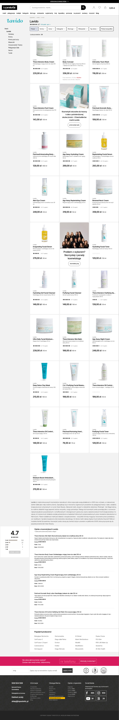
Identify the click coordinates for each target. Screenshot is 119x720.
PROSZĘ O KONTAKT (88, 661)
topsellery (61, 13)
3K (92, 698)
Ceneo (71, 688)
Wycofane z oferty (35, 698)
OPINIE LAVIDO (15, 552)
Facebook (72, 692)
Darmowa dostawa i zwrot (37, 692)
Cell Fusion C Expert (41, 642)
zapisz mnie (67, 670)
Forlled (57, 646)
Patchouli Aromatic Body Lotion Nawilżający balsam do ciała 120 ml (55, 593)
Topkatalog (52, 692)
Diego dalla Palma (60, 639)
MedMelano (79, 646)
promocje (69, 13)
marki (4, 13)
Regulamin (52, 694)
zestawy (84, 13)
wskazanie (40, 13)
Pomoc (51, 690)
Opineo (71, 690)
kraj (55, 13)
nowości (91, 13)
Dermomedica (59, 636)
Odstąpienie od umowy (18, 693)
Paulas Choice (100, 636)
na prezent (77, 13)
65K (103, 693)
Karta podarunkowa (55, 698)
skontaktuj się (74, 263)
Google (71, 694)
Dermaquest (38, 649)
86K (92, 693)
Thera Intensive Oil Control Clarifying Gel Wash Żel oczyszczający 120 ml (57, 612)
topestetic (32, 17)
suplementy (49, 13)
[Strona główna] (9, 7)
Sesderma (99, 646)
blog (97, 13)
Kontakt (51, 687)
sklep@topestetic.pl (20, 701)
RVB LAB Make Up (102, 642)
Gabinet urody (17, 697)
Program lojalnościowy (36, 694)
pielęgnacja (11, 13)
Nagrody (70, 687)
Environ (57, 642)
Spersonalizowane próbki (56, 696)
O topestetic (33, 687)
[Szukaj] (83, 7)
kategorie (25, 13)
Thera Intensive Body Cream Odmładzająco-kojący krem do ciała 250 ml (57, 554)
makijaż (18, 13)
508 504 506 (17, 683)
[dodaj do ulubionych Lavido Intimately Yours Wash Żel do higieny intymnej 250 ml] (116, 40)
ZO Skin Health (100, 649)
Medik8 (77, 642)
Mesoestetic (79, 649)
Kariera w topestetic (35, 690)
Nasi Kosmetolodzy (35, 688)
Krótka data (33, 696)
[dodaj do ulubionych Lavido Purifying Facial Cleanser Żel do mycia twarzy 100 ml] (86, 271)
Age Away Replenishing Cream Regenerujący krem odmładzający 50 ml (57, 575)
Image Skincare (60, 649)
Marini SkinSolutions (81, 639)
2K (104, 698)
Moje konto (52, 688)
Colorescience (39, 646)
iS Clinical (78, 636)
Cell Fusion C (38, 639)
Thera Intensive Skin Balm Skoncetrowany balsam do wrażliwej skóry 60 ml (58, 536)
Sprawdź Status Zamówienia (16, 688)
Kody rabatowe (53, 700)
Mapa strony (71, 696)
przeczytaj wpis (74, 125)
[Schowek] (100, 7)
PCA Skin (99, 639)
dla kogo (33, 13)
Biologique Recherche (41, 636)
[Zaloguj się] (95, 7)
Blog (31, 700)
